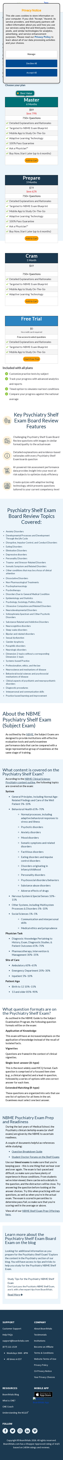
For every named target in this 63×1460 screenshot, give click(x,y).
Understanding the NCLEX (15, 1412)
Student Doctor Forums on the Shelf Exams (35, 1156)
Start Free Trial (31, 359)
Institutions (39, 1340)
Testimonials (40, 1334)
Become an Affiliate (43, 1346)
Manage (31, 54)
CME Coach (8, 1406)
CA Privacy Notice (43, 1371)
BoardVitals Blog (11, 1394)
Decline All (31, 63)
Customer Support (12, 1328)
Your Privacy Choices (44, 1377)
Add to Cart (31, 160)
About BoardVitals (43, 1328)
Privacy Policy (41, 1364)
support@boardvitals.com (16, 1340)
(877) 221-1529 (10, 1346)
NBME (29, 734)
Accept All (32, 72)
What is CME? (9, 1400)
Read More (14, 1294)
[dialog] (31, 43)
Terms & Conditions (44, 1352)
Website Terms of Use (45, 1358)
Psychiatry (31, 1258)
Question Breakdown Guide (27, 1151)
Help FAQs (8, 1334)
